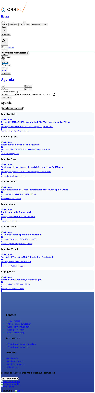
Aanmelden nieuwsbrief (19, 324)
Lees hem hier (9, 378)
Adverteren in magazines (20, 347)
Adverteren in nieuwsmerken (22, 344)
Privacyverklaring (16, 332)
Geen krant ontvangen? (19, 327)
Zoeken (28, 86)
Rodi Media (13, 358)
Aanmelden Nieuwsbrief (14, 53)
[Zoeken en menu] (4, 42)
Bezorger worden (16, 330)
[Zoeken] (25, 22)
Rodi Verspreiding (16, 364)
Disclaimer (13, 367)
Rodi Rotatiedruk (16, 361)
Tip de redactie (15, 321)
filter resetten (6, 97)
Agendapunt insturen (12, 108)
